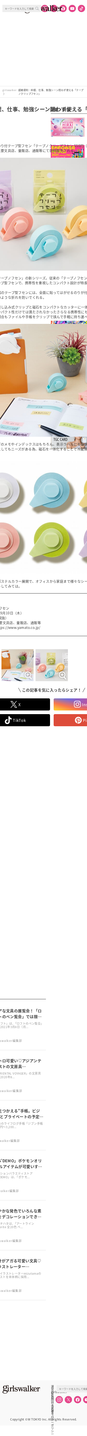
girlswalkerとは (53, 1391)
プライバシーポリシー (52, 1407)
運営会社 (52, 1386)
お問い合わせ (52, 1397)
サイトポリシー (52, 1402)
